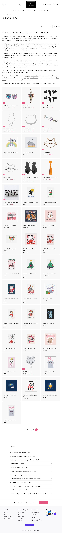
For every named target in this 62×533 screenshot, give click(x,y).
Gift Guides (25, 10)
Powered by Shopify (35, 530)
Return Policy (21, 512)
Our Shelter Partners (8, 518)
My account (20, 520)
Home (3, 14)
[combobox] (11, 4)
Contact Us (44, 10)
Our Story (6, 512)
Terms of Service (21, 516)
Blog (35, 10)
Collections (8, 14)
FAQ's (19, 514)
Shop (15, 10)
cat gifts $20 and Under (31, 78)
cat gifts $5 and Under (31, 76)
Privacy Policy (21, 518)
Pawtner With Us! (7, 516)
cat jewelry (11, 61)
